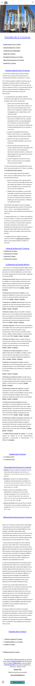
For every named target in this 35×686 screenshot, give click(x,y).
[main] (17, 19)
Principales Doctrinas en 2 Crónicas (13, 57)
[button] (2, 2)
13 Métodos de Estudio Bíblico (11, 50)
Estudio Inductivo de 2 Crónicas (12, 44)
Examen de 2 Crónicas (9, 54)
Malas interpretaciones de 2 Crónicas (13, 60)
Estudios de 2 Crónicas (9, 63)
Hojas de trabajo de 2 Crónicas (11, 47)
